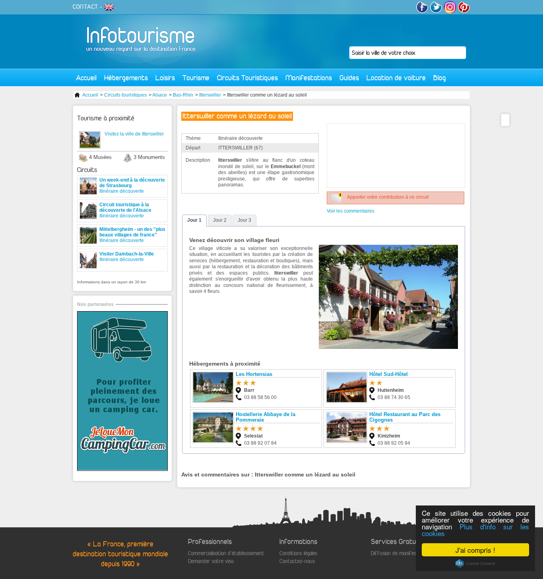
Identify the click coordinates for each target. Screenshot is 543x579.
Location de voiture (396, 78)
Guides (349, 78)
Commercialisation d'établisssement (226, 553)
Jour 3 (244, 220)
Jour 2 (220, 220)
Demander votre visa (210, 561)
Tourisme (195, 78)
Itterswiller (210, 95)
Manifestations (308, 78)
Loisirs (165, 78)
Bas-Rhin (183, 95)
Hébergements (126, 78)
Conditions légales (298, 553)
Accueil (86, 78)
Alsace (159, 95)
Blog (439, 78)
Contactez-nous (297, 561)
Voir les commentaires (350, 211)
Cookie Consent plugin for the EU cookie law (475, 563)
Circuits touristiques (125, 95)
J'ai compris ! (475, 550)
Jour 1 (194, 220)
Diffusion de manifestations (401, 553)
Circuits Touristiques (247, 78)
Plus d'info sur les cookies (475, 529)
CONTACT (85, 6)
